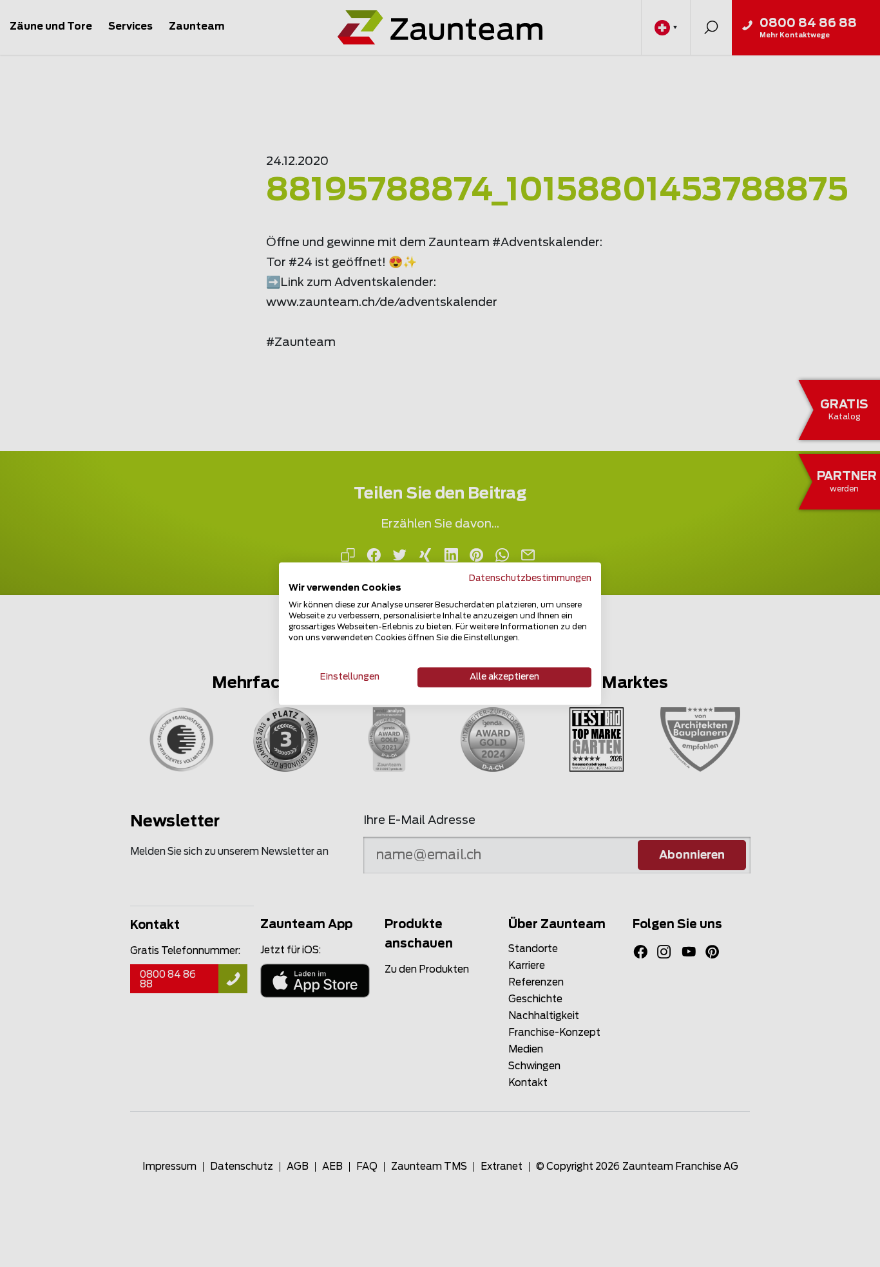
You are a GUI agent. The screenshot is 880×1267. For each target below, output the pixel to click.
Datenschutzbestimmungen (530, 578)
